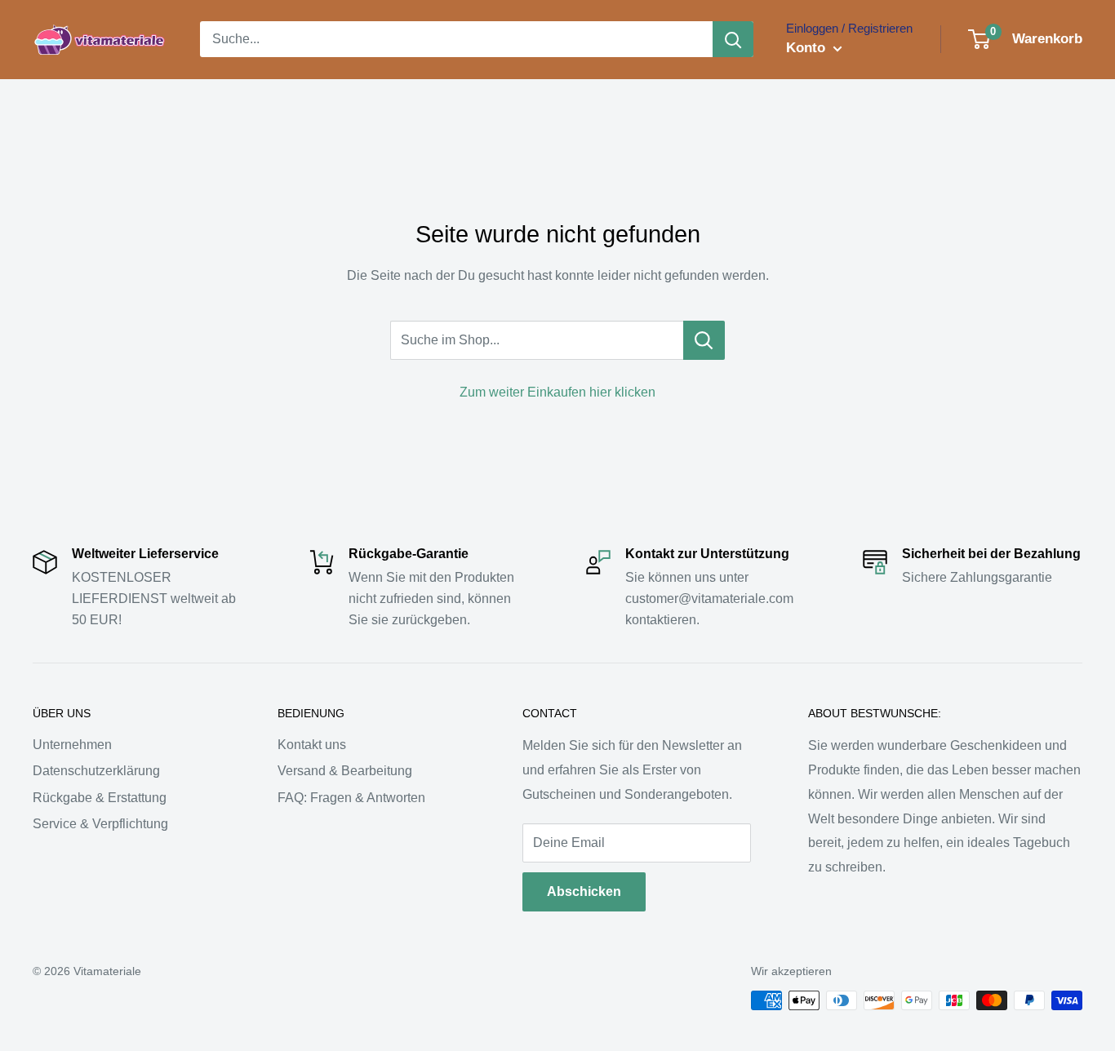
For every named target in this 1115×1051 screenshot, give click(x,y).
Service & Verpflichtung (100, 824)
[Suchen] (733, 39)
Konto (807, 47)
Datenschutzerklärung (96, 771)
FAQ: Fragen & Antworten (351, 798)
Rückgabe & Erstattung (100, 798)
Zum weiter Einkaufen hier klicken (557, 392)
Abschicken (584, 891)
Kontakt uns (312, 745)
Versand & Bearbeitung (345, 771)
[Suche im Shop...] (704, 340)
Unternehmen (72, 745)
